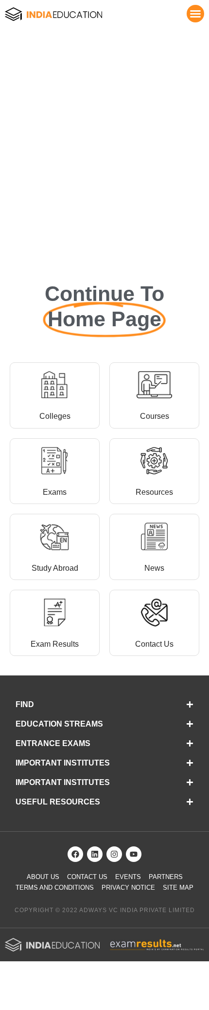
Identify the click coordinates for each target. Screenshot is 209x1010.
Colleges (54, 416)
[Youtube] (133, 854)
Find (25, 704)
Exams (55, 492)
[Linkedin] (95, 854)
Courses (154, 416)
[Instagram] (114, 854)
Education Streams (59, 724)
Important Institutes (63, 763)
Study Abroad (55, 568)
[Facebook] (75, 854)
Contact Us (154, 644)
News (154, 568)
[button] (195, 13)
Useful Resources (58, 802)
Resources (154, 492)
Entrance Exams (53, 743)
